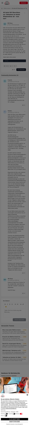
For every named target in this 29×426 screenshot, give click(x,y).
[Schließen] (27, 379)
